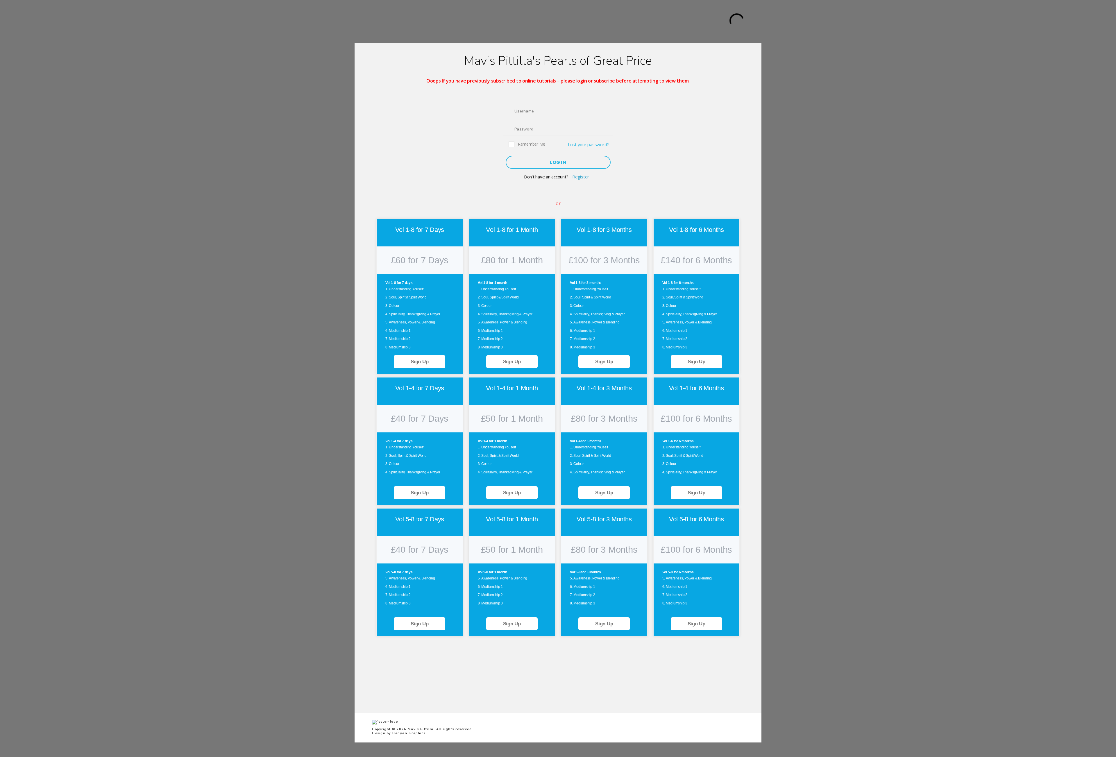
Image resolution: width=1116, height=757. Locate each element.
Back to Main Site (419, 21)
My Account (534, 21)
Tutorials (456, 21)
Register (580, 177)
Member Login (596, 21)
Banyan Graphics (409, 733)
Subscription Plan (493, 21)
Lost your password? (588, 144)
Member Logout (638, 21)
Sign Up (419, 361)
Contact (564, 21)
